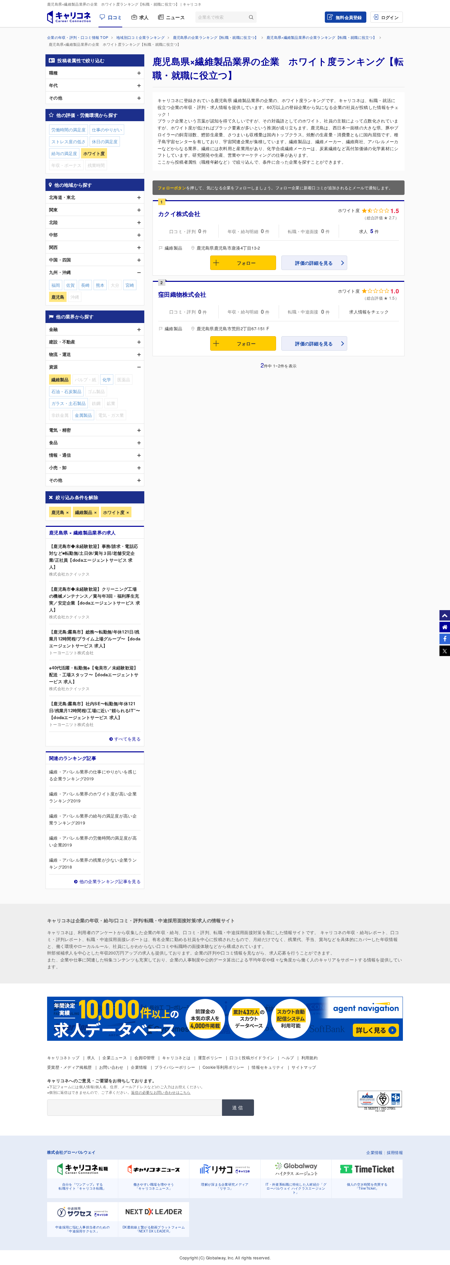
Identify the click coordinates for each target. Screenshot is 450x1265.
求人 (144, 17)
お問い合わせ (111, 1067)
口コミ (115, 17)
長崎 (85, 285)
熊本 (100, 285)
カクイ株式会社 (179, 213)
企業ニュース (114, 1057)
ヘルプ (288, 1057)
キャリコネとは (176, 1057)
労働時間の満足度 (68, 129)
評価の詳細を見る (314, 262)
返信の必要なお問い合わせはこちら (161, 1092)
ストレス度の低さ (68, 141)
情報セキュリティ (268, 1067)
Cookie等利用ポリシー (223, 1067)
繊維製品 (83, 512)
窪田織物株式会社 (182, 294)
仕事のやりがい (107, 129)
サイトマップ (304, 1067)
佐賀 (70, 285)
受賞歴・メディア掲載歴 (69, 1067)
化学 (106, 379)
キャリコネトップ (63, 1057)
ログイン (390, 17)
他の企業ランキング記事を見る (110, 881)
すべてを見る (127, 739)
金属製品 (83, 415)
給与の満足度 (64, 153)
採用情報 (395, 1152)
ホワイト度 (114, 512)
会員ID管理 (144, 1057)
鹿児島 (57, 512)
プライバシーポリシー (175, 1067)
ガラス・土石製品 (68, 403)
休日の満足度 (105, 141)
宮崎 (130, 285)
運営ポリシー (210, 1057)
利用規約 (309, 1057)
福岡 (55, 285)
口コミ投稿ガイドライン (252, 1057)
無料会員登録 (349, 17)
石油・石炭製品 (66, 391)
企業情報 (139, 1067)
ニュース (175, 17)
